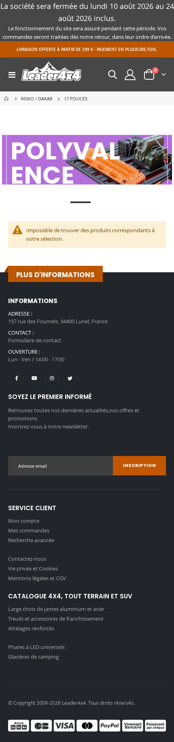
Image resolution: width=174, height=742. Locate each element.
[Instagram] (52, 378)
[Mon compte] (130, 74)
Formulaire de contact (34, 340)
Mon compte (23, 520)
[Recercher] (112, 74)
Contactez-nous (27, 558)
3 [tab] (80, 202)
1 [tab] (49, 202)
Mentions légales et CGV (37, 578)
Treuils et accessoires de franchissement (56, 618)
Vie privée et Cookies (33, 568)
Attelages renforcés (31, 628)
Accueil (7, 99)
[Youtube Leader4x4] (34, 378)
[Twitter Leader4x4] (69, 378)
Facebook (16, 378)
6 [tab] (126, 202)
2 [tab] (62, 202)
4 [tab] (99, 202)
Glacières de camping (33, 656)
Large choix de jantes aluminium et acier (56, 609)
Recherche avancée (31, 540)
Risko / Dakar (37, 98)
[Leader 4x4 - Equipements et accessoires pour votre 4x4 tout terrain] (51, 74)
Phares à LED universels (36, 647)
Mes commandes (28, 530)
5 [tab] (112, 202)
